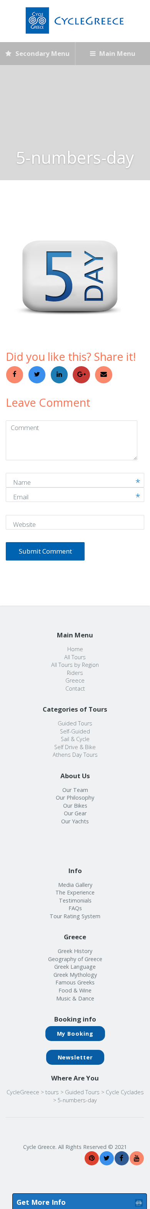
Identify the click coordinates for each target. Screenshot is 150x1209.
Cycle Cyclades (125, 1092)
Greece (75, 680)
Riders (75, 672)
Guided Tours (75, 723)
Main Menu (116, 53)
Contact (75, 688)
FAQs (75, 908)
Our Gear (75, 813)
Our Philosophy (75, 797)
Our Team (75, 790)
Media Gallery (75, 884)
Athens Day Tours (75, 754)
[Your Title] (91, 1158)
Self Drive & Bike (75, 747)
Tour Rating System (75, 916)
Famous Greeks (75, 982)
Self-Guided (75, 731)
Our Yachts (75, 821)
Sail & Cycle (75, 739)
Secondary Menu (42, 53)
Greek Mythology (75, 974)
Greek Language (75, 966)
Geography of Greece (75, 959)
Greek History (75, 951)
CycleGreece (23, 1092)
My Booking (75, 1033)
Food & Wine (75, 990)
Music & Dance (75, 998)
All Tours (75, 657)
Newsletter (75, 1057)
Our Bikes (75, 805)
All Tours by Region (75, 664)
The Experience (75, 892)
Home (75, 649)
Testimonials (75, 900)
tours (52, 1092)
